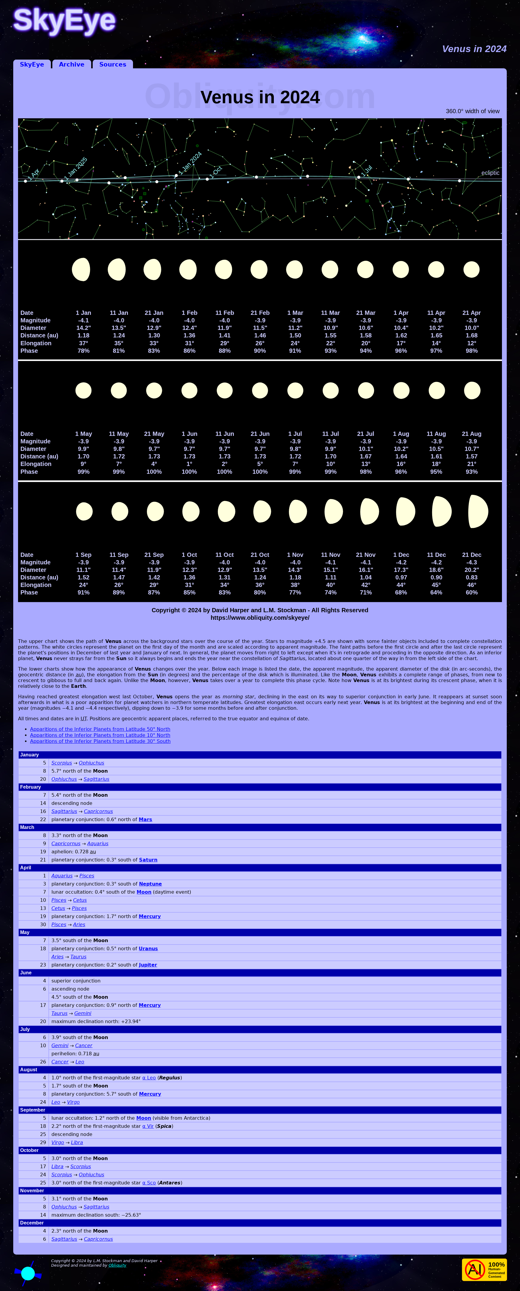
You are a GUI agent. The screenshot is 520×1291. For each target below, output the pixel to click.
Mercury (150, 916)
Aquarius (97, 843)
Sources (112, 64)
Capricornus (98, 811)
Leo (80, 1062)
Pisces (86, 876)
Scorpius (61, 763)
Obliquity (117, 1265)
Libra (77, 1142)
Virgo (73, 1102)
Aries (79, 924)
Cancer (83, 1045)
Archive (72, 64)
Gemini (82, 1013)
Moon (144, 892)
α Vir (148, 1126)
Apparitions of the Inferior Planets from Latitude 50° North (100, 729)
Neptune (150, 884)
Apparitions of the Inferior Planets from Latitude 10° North (100, 735)
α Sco (149, 1183)
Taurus (78, 957)
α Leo (149, 1078)
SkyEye (32, 64)
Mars (145, 819)
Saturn (148, 860)
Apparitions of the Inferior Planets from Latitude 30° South (100, 741)
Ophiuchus (91, 763)
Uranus (148, 948)
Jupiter (148, 965)
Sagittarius (96, 779)
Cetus (80, 900)
